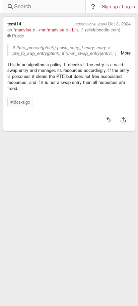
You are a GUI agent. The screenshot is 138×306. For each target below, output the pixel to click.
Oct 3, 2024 (119, 24)
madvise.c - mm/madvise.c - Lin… (48, 30)
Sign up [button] (110, 6)
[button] (93, 6)
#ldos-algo (20, 102)
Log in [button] (128, 6)
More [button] (126, 53)
